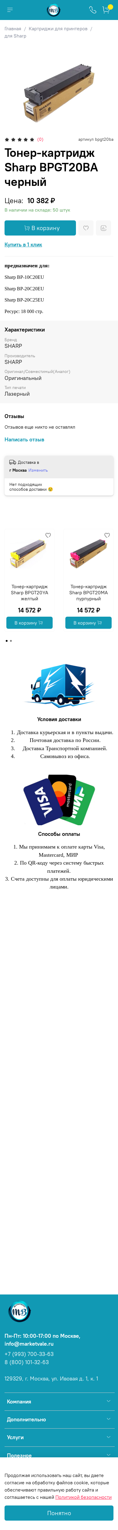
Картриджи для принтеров (58, 28)
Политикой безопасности (83, 1497)
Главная (13, 28)
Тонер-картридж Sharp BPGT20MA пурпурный (88, 592)
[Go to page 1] (7, 641)
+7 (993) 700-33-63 (29, 1354)
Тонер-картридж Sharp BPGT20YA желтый (29, 592)
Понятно (59, 1513)
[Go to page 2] (11, 641)
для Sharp (15, 36)
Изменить (38, 470)
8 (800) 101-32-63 (27, 1362)
